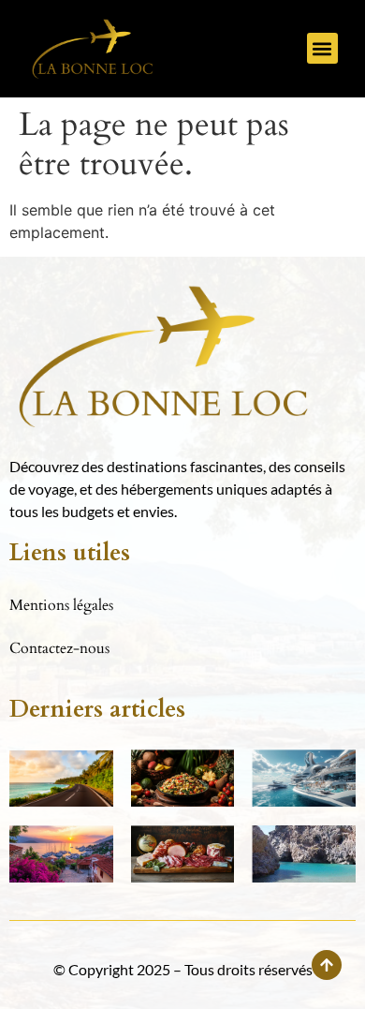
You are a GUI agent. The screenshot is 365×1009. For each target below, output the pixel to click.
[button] (322, 48)
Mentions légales (61, 605)
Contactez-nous (59, 648)
